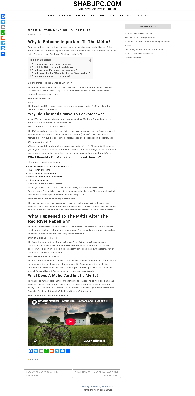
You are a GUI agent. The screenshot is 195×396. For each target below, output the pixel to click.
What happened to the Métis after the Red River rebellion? (61, 73)
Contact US (141, 15)
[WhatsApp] (3, 32)
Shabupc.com (97, 4)
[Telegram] (3, 43)
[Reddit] (3, 37)
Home (51, 15)
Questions (125, 15)
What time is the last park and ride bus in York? (97, 374)
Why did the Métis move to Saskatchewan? (53, 67)
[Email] (3, 27)
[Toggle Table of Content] (87, 60)
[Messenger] (3, 48)
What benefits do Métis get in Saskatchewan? (54, 70)
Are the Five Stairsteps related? (140, 38)
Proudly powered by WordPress (97, 386)
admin (33, 34)
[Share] (3, 53)
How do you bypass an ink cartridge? (42, 374)
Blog (112, 15)
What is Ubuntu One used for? (140, 34)
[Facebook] (3, 16)
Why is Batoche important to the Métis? (51, 64)
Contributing (97, 15)
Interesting (65, 15)
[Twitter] (3, 21)
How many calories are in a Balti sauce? (145, 49)
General (80, 15)
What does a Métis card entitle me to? (51, 76)
